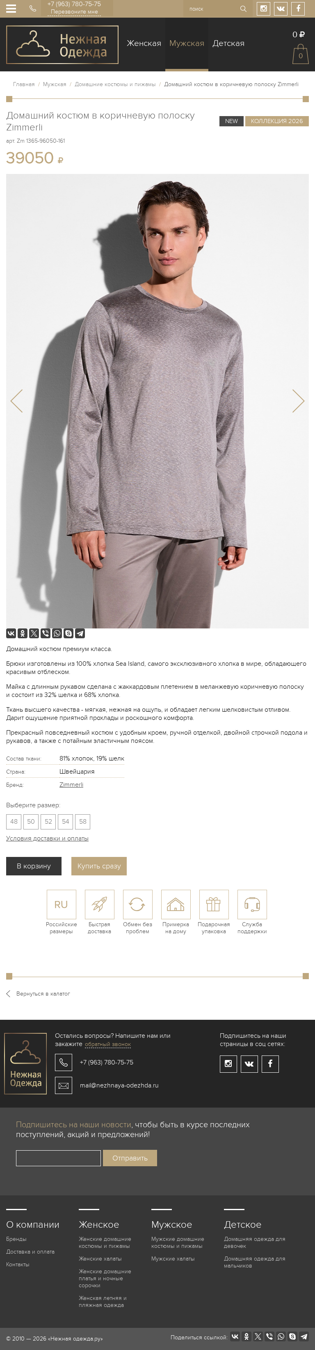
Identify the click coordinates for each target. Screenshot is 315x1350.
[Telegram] (80, 633)
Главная (24, 84)
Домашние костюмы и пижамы (115, 84)
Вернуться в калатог (43, 993)
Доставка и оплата (30, 1251)
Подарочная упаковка (214, 928)
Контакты (18, 1264)
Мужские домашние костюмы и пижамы (177, 1242)
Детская (228, 43)
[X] (34, 633)
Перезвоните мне (74, 11)
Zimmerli (71, 785)
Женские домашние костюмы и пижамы (105, 1242)
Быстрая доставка (99, 928)
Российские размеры (61, 928)
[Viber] (45, 633)
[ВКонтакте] (11, 633)
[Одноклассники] (22, 633)
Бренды (16, 1239)
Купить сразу (99, 866)
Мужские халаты (173, 1258)
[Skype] (68, 633)
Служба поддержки (252, 928)
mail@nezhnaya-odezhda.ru (119, 1085)
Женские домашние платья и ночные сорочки (105, 1278)
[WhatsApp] (57, 633)
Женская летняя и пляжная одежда (103, 1302)
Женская (144, 43)
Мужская (186, 43)
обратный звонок (108, 1044)
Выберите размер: (33, 805)
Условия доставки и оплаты (47, 838)
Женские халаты (100, 1258)
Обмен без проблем (137, 928)
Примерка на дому (175, 928)
